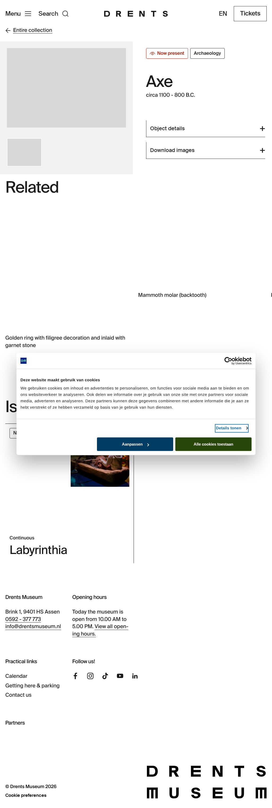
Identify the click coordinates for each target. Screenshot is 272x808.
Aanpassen (132, 444)
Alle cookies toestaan (213, 444)
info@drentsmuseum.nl (33, 626)
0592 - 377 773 (23, 619)
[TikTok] (105, 676)
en (223, 13)
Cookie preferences (25, 795)
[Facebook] (75, 676)
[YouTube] (120, 676)
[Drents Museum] (136, 14)
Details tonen (228, 428)
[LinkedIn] (135, 676)
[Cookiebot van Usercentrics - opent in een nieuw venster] (228, 361)
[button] (24, 152)
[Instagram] (90, 676)
